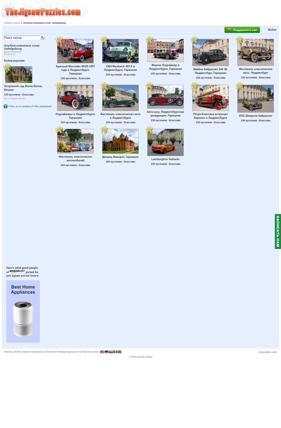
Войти (272, 29)
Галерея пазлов (12, 23)
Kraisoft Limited (144, 357)
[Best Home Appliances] (23, 341)
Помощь (8, 351)
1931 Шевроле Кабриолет (255, 115)
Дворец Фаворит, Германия (120, 156)
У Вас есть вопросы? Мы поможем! (30, 106)
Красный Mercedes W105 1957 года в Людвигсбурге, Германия (75, 70)
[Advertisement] (185, 11)
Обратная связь (89, 351)
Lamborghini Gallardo (165, 159)
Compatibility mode (267, 352)
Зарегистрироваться (33, 351)
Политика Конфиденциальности (62, 351)
